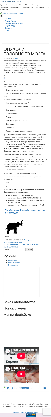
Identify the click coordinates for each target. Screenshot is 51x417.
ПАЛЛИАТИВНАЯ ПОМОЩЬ (14, 242)
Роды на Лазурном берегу (15, 23)
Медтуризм (27, 240)
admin (17, 58)
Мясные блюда (14, 262)
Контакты (8, 28)
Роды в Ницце (10, 25)
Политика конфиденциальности (25, 412)
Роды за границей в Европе (10, 1)
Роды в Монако (10, 21)
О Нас (7, 30)
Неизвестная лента (30, 387)
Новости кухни (13, 265)
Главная (8, 18)
